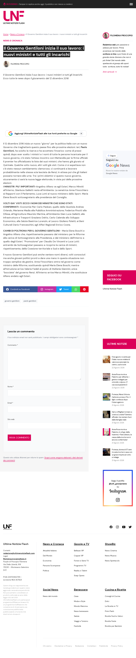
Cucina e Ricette (115, 589)
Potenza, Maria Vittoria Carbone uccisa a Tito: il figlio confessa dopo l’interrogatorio (121, 398)
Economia (47, 560)
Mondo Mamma (81, 606)
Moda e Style (79, 601)
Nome (11, 386)
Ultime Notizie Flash (112, 288)
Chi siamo (47, 646)
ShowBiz (110, 544)
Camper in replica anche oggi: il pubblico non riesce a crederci (46, 4)
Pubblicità (103, 646)
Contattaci (91, 646)
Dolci (107, 601)
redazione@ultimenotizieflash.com (19, 553)
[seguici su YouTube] (123, 527)
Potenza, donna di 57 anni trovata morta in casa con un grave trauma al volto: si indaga (122, 453)
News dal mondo (50, 596)
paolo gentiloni (30, 301)
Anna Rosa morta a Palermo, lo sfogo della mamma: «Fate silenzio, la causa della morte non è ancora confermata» (122, 434)
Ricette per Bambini (113, 626)
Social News (50, 589)
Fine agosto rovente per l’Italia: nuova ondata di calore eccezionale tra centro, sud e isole (121, 361)
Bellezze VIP (79, 550)
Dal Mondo (47, 555)
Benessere (81, 589)
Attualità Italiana (50, 550)
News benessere (81, 611)
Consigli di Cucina (112, 596)
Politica (46, 570)
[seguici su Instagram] (117, 527)
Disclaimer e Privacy (63, 646)
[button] (131, 4)
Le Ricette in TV (111, 606)
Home (5, 34)
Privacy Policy (117, 646)
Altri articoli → (110, 71)
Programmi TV (80, 565)
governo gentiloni (12, 301)
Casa (76, 596)
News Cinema (111, 550)
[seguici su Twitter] (130, 527)
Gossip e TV (81, 544)
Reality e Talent (80, 570)
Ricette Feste (110, 621)
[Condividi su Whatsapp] (76, 289)
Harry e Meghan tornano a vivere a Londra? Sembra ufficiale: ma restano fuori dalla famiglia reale (122, 416)
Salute (76, 616)
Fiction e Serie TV (81, 560)
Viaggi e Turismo (81, 621)
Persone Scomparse (51, 565)
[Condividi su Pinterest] (84, 289)
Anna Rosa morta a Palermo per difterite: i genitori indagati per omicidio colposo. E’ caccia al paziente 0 (120, 379)
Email (10, 403)
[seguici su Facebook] (111, 527)
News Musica (110, 555)
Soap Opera (79, 575)
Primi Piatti (109, 611)
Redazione (79, 646)
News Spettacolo (112, 560)
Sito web (11, 419)
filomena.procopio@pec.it (14, 559)
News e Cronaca (17, 34)
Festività (77, 626)
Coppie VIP (78, 555)
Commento (13, 345)
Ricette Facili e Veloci (114, 616)
